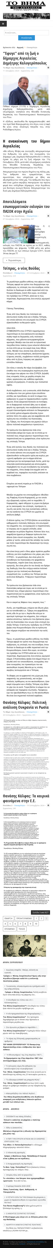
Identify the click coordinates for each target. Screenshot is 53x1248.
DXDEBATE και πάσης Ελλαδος (18, 1116)
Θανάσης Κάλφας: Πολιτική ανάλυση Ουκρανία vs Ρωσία (26, 705)
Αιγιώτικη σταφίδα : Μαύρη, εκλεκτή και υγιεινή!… (21, 971)
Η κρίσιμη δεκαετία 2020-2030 (18, 1186)
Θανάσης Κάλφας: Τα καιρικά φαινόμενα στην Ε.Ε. (26, 798)
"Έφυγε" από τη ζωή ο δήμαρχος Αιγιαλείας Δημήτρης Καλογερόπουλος (25, 58)
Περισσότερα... (15, 260)
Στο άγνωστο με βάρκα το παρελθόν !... (22, 1027)
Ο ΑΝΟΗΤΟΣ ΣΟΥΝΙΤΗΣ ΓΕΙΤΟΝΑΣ (20, 1213)
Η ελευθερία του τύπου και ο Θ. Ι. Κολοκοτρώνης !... (18, 1001)
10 (36, 923)
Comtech (22, 1244)
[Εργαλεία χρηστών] (48, 67)
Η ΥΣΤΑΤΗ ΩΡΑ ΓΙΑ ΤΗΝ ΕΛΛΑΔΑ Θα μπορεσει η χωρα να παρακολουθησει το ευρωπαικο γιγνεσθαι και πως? (25, 1200)
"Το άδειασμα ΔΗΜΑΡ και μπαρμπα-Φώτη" (23, 1079)
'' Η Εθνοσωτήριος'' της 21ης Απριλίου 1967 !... (24, 1055)
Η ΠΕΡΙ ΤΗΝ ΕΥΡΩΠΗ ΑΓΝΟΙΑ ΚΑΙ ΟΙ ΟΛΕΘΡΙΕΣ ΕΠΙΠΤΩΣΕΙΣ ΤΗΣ (24, 1140)
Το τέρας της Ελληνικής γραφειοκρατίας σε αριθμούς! (22, 1039)
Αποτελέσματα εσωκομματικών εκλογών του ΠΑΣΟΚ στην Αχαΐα (26, 206)
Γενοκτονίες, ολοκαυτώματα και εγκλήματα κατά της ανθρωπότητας (24, 987)
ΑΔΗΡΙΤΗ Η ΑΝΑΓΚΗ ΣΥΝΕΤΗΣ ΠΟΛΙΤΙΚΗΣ (23, 1224)
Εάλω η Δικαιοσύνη (14, 1127)
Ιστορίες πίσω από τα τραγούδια (19, 1175)
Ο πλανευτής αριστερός (15, 1152)
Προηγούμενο (24, 918)
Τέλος (22, 929)
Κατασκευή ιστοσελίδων (35, 1242)
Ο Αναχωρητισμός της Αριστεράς (19, 1164)
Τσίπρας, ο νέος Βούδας (21, 268)
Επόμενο (10, 929)
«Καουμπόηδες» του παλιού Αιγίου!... (21, 1093)
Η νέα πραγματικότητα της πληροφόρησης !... (24, 1013)
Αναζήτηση (26, 37)
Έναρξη (8, 918)
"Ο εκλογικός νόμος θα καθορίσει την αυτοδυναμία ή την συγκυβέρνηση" (20, 1067)
